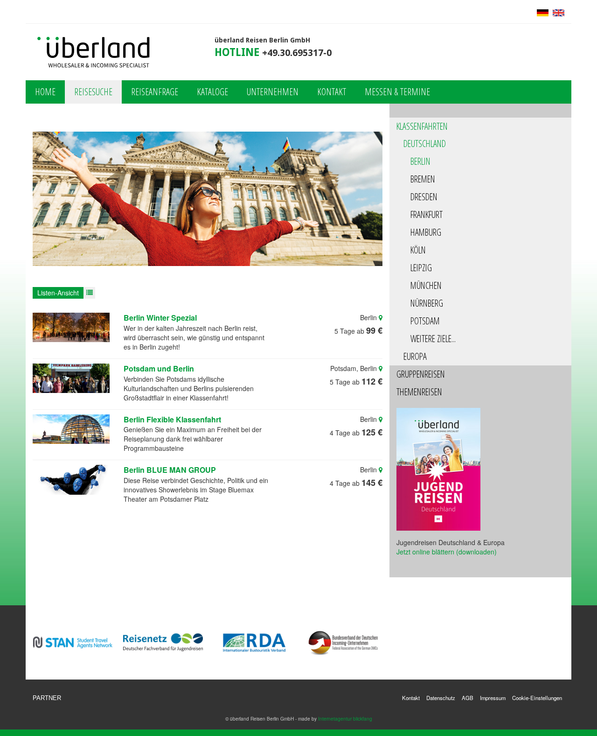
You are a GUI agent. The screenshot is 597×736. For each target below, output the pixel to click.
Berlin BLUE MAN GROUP (170, 470)
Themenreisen (419, 392)
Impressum (493, 697)
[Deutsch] (542, 11)
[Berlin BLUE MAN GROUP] (71, 479)
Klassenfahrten (422, 126)
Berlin (420, 161)
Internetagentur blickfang (345, 718)
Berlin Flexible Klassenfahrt (172, 419)
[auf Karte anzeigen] (380, 317)
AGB (467, 697)
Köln (418, 250)
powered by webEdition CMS (566, 732)
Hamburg (425, 232)
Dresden (423, 196)
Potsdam (425, 321)
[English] (557, 11)
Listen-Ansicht (58, 292)
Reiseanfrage (154, 91)
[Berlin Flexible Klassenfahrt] (71, 429)
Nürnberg (426, 303)
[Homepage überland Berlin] (94, 52)
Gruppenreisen (420, 374)
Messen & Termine (397, 91)
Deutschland (424, 143)
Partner (47, 698)
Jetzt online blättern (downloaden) (446, 551)
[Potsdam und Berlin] (71, 378)
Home (45, 91)
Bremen (422, 179)
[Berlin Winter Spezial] (71, 327)
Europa (415, 356)
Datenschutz (440, 697)
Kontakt (331, 91)
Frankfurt (426, 214)
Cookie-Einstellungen (537, 697)
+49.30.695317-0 (297, 53)
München (426, 285)
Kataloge (212, 91)
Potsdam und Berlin (159, 369)
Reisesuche (93, 91)
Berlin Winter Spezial (160, 318)
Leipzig (421, 267)
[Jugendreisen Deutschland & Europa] (438, 468)
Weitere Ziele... (433, 338)
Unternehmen (272, 91)
